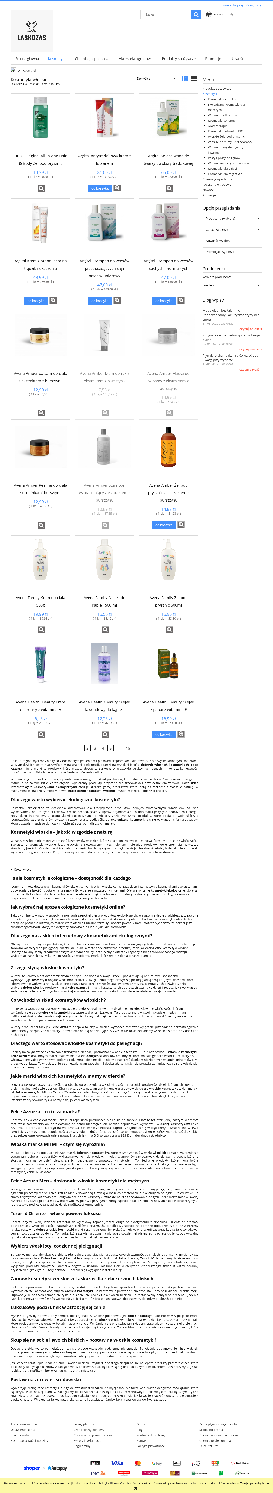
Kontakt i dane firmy (150, 1435)
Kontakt (141, 1441)
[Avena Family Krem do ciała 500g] (40, 565)
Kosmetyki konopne (222, 120)
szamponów (126, 1156)
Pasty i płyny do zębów (224, 158)
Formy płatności (85, 1424)
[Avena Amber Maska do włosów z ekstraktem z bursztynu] (168, 341)
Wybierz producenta (217, 277)
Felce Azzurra (209, 1446)
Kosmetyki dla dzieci (222, 168)
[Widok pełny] (194, 78)
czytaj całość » (250, 329)
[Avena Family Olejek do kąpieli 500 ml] (104, 565)
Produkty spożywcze (217, 88)
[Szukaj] (196, 14)
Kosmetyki (210, 94)
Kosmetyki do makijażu (224, 99)
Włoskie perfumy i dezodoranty (230, 142)
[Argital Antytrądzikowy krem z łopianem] (104, 123)
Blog (139, 1430)
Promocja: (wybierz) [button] (220, 252)
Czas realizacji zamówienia (93, 1435)
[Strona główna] (32, 30)
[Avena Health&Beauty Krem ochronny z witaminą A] (40, 669)
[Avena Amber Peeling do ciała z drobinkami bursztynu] (40, 452)
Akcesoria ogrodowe (217, 184)
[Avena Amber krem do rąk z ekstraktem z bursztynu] (104, 341)
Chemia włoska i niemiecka (218, 1435)
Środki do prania (211, 1430)
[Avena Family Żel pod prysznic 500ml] (168, 565)
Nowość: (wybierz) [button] (218, 241)
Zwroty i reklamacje (87, 1441)
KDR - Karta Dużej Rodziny (29, 1441)
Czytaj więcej (23, 869)
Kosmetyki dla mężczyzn (225, 174)
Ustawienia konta (23, 1430)
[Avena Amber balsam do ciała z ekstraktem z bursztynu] (40, 341)
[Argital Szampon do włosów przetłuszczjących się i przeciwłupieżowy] (104, 228)
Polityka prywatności (151, 1446)
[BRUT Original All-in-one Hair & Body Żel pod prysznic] (40, 123)
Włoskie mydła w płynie (224, 115)
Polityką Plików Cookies (115, 1483)
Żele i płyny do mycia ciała (218, 1424)
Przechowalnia (21, 1435)
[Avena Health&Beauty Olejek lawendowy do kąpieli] (104, 669)
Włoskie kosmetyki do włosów (229, 163)
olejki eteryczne (127, 1266)
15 (128, 748)
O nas (140, 1424)
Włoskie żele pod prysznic (226, 136)
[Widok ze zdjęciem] (185, 78)
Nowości (209, 190)
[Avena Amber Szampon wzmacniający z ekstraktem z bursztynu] (104, 452)
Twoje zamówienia (24, 1424)
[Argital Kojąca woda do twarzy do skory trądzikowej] (168, 123)
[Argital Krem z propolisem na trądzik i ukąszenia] (40, 228)
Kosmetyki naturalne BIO (225, 131)
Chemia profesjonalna (215, 1441)
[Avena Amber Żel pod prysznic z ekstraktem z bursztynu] (168, 452)
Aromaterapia (218, 126)
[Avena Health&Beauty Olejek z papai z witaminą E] (168, 669)
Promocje (209, 195)
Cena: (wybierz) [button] (217, 230)
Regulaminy (82, 1446)
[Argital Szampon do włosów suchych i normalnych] (168, 228)
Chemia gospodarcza (217, 179)
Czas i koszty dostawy (89, 1430)
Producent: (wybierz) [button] (220, 218)
